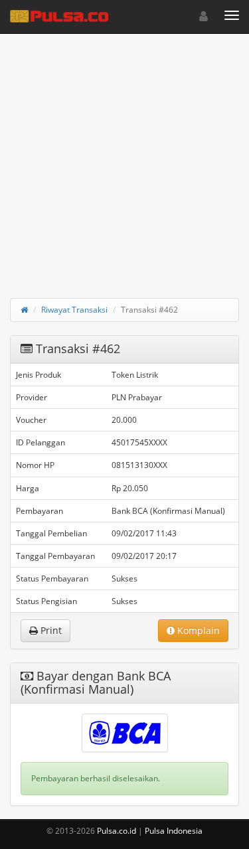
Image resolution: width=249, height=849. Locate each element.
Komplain (197, 630)
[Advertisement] (124, 157)
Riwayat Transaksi (74, 309)
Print (50, 630)
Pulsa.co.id (116, 830)
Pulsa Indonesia (174, 830)
